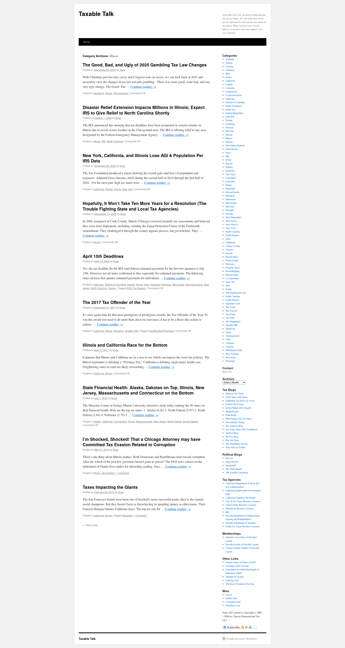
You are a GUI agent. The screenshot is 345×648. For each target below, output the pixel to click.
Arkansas (98, 284)
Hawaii (131, 284)
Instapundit (231, 465)
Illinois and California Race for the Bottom (125, 345)
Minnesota (178, 284)
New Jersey (160, 421)
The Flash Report (234, 468)
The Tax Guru (232, 440)
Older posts (90, 525)
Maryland (230, 188)
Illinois (108, 93)
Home (86, 42)
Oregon (112, 288)
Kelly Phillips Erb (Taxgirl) (238, 407)
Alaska (97, 421)
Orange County (233, 245)
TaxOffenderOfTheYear (161, 330)
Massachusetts (144, 421)
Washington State (234, 350)
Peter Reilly (231, 415)
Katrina (229, 166)
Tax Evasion (108, 473)
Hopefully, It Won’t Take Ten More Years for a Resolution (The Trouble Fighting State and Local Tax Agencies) (144, 206)
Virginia (229, 346)
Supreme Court (233, 303)
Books (229, 77)
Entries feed (231, 598)
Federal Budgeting (234, 113)
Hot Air (229, 458)
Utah (228, 339)
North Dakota (174, 421)
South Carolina (233, 296)
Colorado (230, 87)
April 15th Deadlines (103, 256)
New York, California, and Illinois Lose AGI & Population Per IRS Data (143, 158)
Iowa (146, 284)
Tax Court (230, 307)
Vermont (230, 342)
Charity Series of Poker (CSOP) (241, 562)
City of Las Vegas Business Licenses (243, 501)
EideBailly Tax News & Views (240, 400)
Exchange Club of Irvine (237, 565)
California (98, 189)
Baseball (127, 515)
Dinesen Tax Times (235, 393)
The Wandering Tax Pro (237, 443)
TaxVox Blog (232, 436)
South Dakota (190, 421)
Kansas (229, 163)
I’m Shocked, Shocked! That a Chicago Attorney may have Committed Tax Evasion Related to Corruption (141, 441)
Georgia (229, 127)
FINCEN (230, 116)
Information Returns (235, 145)
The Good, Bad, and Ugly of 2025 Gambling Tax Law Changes (145, 65)
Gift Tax (229, 131)
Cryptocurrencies (234, 95)
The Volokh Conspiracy (237, 472)
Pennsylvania (120, 93)
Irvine (228, 159)
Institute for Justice (235, 576)
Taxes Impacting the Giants (110, 487)
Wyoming (230, 360)
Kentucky (155, 284)
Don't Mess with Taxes (236, 397)
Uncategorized (232, 335)
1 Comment (123, 473)
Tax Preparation (233, 321)
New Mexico (232, 224)
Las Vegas (230, 174)
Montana (230, 210)
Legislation (231, 177)
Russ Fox (227, 371)
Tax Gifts (230, 317)
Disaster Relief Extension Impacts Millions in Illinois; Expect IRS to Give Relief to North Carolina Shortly (144, 110)
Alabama (230, 59)
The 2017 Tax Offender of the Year (117, 302)
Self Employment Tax (236, 292)
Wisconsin (231, 357)
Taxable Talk (96, 13)
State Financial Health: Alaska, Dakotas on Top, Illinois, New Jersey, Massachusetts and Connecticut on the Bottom (143, 390)
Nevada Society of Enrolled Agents (242, 544)
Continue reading (143, 86)
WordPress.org (233, 605)
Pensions (118, 330)
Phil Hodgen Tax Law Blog (239, 418)
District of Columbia (115, 284)
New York (127, 189)
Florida (109, 189)
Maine (229, 184)
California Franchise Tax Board (240, 497)
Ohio (228, 238)
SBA (228, 285)
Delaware (230, 98)
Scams (229, 289)
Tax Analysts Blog (234, 425)
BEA (228, 73)
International (231, 148)
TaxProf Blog (232, 432)
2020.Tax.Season (136, 288)
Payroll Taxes (232, 256)
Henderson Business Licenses (240, 508)
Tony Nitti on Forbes (235, 447)
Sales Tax (230, 281)
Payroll (229, 253)
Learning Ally (232, 580)
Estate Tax (230, 109)
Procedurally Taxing (235, 422)
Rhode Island (232, 274)
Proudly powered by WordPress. (241, 638)
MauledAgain (232, 411)
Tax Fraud (230, 314)
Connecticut (120, 421)
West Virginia (232, 353)
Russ (122, 69)
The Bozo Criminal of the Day (240, 583)
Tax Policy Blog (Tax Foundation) (242, 429)
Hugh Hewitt (232, 461)
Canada (229, 84)
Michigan (167, 284)
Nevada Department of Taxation (241, 522)
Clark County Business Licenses (241, 504)
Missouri (230, 206)
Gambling (98, 93)
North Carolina (115, 141)
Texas (228, 332)
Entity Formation (234, 105)
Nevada (229, 213)
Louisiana (230, 181)
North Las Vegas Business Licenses (243, 526)
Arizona (229, 66)
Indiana (229, 141)
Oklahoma (230, 242)
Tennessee (230, 328)
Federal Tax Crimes (235, 404)
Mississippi (231, 202)
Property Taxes (233, 267)
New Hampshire (194, 284)
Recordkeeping (233, 271)
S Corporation (232, 278)
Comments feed (233, 601)
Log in (229, 594)
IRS (104, 141)
